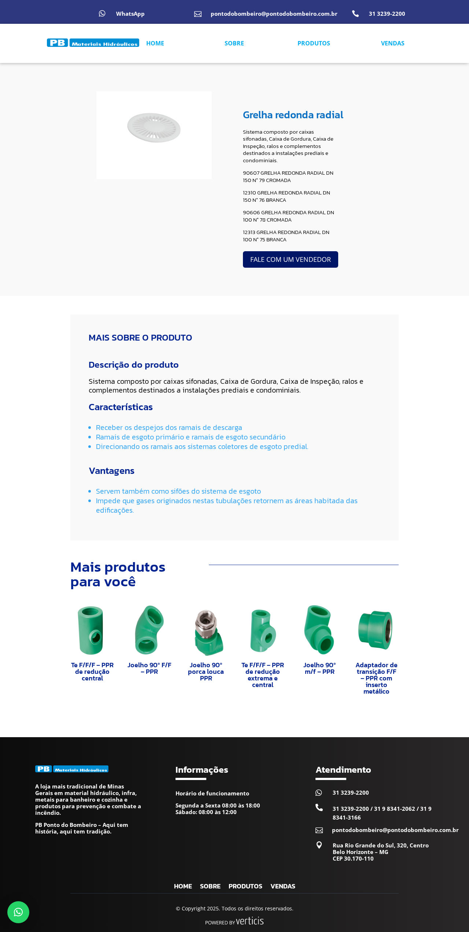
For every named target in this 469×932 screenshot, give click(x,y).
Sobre (210, 887)
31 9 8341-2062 (394, 808)
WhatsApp (130, 13)
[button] (18, 912)
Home (183, 887)
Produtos (245, 887)
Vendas (282, 887)
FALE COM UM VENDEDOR (290, 259)
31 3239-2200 (387, 13)
